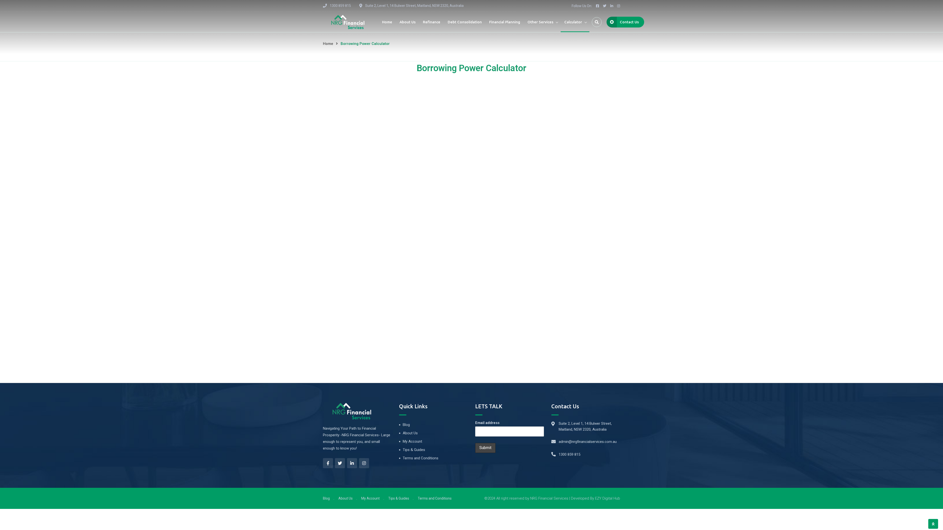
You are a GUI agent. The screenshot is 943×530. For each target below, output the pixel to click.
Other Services (540, 22)
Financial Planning (504, 22)
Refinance (431, 22)
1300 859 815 (569, 454)
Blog (406, 425)
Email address (487, 423)
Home (387, 22)
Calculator (573, 22)
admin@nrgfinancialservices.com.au (588, 441)
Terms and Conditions (420, 458)
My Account (412, 441)
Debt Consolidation (465, 22)
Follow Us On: (582, 6)
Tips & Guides (414, 450)
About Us (408, 22)
